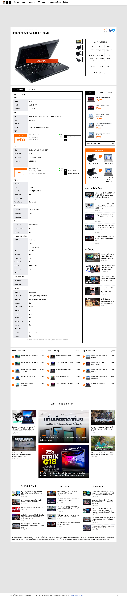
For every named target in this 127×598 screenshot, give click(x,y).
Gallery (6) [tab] (31, 89)
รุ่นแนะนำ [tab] (110, 93)
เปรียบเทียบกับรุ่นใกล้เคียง (93, 143)
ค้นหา (24, 2)
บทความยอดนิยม (54, 2)
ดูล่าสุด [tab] (90, 93)
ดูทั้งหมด (42, 351)
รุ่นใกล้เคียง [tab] (100, 93)
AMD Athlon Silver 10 (34, 135)
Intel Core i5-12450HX (34, 137)
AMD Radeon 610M (33, 169)
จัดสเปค (16, 2)
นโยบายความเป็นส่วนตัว (76, 596)
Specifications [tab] (18, 89)
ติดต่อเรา (66, 2)
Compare (104, 73)
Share (97, 73)
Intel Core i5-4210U (33, 139)
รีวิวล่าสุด (41, 2)
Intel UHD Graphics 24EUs (35, 171)
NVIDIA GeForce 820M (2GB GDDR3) (37, 173)
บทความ (32, 2)
